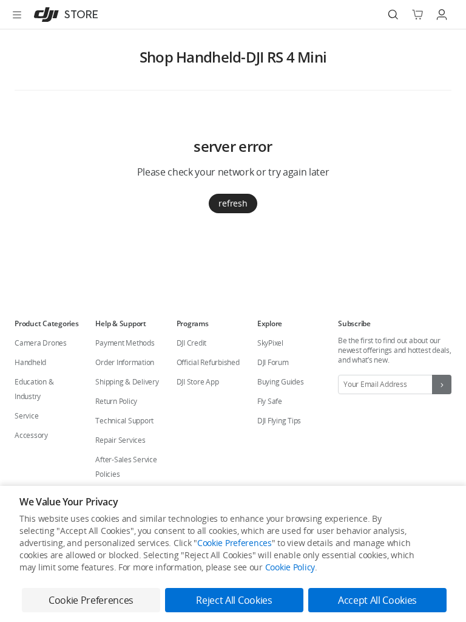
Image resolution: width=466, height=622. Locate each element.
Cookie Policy (290, 567)
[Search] (393, 14)
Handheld (30, 362)
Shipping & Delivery (126, 382)
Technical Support (124, 420)
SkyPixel (270, 343)
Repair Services (120, 440)
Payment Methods (124, 343)
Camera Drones (41, 343)
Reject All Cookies (234, 600)
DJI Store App (198, 382)
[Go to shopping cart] (417, 14)
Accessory (31, 435)
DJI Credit (192, 343)
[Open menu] (17, 14)
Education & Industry (34, 389)
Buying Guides (280, 382)
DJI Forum (273, 362)
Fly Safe (269, 401)
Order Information (124, 362)
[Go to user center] (442, 14)
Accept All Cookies (377, 600)
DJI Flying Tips (279, 420)
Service (26, 416)
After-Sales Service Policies (126, 466)
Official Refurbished (208, 362)
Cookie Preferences (234, 543)
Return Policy (116, 401)
